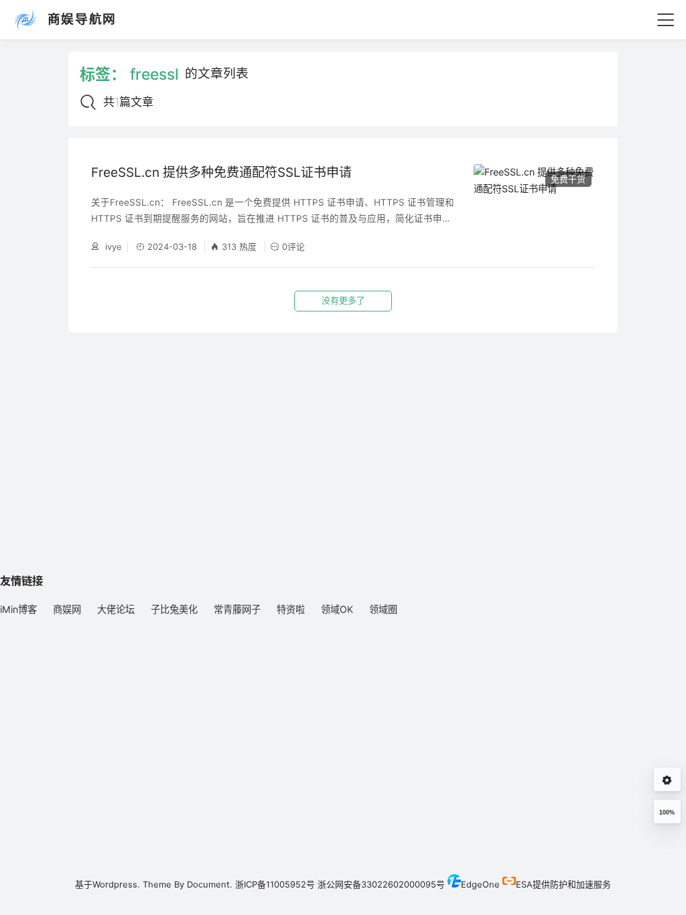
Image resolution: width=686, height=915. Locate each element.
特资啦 (291, 609)
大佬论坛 (116, 609)
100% (667, 812)
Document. (209, 884)
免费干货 (568, 178)
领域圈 (383, 609)
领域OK (337, 609)
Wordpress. (116, 884)
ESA (524, 884)
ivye (112, 246)
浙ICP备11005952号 (275, 884)
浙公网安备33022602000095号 (381, 884)
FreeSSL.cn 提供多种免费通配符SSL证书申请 (221, 172)
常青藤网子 (237, 609)
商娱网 (67, 609)
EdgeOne (480, 884)
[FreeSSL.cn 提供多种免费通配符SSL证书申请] (534, 208)
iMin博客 (18, 609)
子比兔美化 (174, 609)
